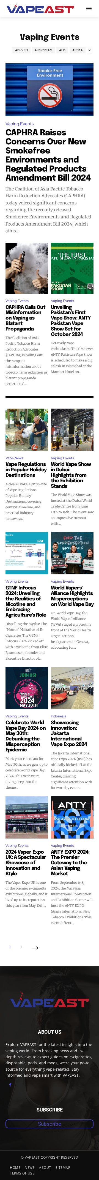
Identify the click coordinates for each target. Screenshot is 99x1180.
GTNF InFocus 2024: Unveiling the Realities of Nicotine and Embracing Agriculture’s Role (26, 602)
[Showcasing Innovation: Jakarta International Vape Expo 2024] (72, 688)
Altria (77, 50)
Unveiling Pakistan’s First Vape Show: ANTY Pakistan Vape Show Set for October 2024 (71, 321)
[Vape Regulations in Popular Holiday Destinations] (27, 430)
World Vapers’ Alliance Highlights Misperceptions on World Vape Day (72, 596)
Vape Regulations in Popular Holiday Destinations (26, 470)
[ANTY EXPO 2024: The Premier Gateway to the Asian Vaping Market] (72, 817)
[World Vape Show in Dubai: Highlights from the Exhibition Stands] (72, 430)
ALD (62, 50)
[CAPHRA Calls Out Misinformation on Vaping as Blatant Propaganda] (27, 268)
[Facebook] (10, 1085)
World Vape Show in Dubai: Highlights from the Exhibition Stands (71, 475)
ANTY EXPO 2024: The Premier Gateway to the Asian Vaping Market (70, 863)
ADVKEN (21, 50)
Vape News (14, 458)
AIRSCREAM (43, 50)
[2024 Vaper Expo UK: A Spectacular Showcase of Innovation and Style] (27, 817)
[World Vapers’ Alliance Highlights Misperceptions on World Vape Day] (72, 553)
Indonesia (58, 716)
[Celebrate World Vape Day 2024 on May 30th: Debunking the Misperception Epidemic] (27, 688)
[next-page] (35, 949)
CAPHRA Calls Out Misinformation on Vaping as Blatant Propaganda (25, 318)
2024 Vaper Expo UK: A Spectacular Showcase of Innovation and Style (26, 863)
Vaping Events (20, 124)
